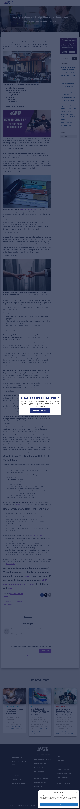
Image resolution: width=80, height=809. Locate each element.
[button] (77, 792)
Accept (58, 804)
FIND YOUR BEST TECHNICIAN (40, 410)
